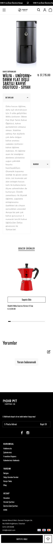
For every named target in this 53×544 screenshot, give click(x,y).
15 (44, 321)
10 (31, 321)
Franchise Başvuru (9, 456)
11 (34, 321)
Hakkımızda (7, 448)
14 (41, 321)
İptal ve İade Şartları (10, 505)
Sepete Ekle (22, 539)
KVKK (5, 509)
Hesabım (6, 497)
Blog (5, 485)
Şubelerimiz (7, 452)
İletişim (6, 473)
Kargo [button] (36, 164)
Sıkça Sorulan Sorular (10, 477)
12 (36, 321)
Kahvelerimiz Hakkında (11, 460)
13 (39, 321)
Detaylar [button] (9, 97)
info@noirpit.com (8, 530)
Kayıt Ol (43, 424)
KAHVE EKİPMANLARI (9, 71)
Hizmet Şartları (8, 501)
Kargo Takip (7, 481)
